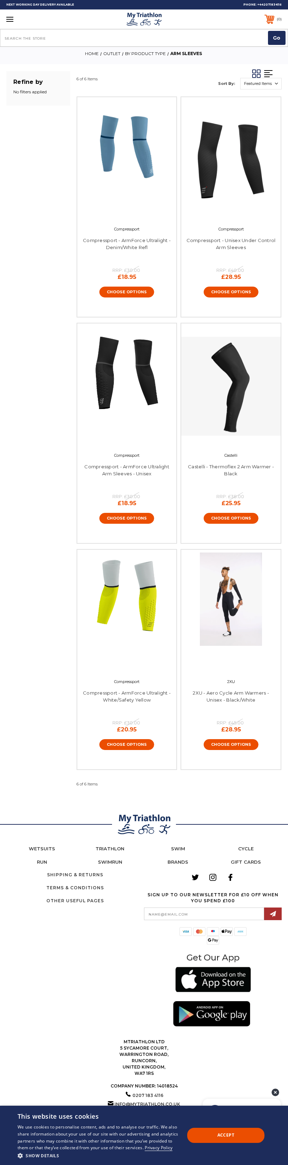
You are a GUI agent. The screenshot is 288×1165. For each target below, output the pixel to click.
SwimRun (110, 862)
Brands (178, 862)
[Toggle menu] (33, 19)
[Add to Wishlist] (134, 210)
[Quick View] (119, 210)
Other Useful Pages (75, 900)
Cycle (246, 848)
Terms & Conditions (75, 887)
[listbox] (261, 83)
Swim (178, 848)
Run (42, 862)
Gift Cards (246, 862)
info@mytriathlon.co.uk (147, 1104)
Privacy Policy (158, 1148)
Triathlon (110, 848)
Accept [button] (225, 1135)
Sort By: (226, 83)
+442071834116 (269, 4)
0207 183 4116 (147, 1095)
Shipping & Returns (75, 874)
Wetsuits (42, 848)
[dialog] (144, 1135)
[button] (213, 981)
